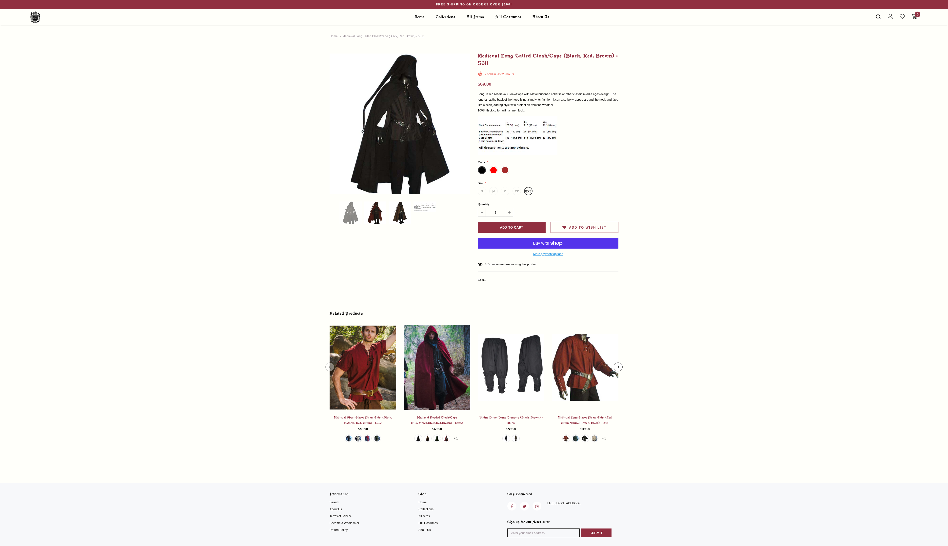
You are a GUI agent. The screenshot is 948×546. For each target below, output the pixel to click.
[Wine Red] (446, 438)
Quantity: (484, 204)
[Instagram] (537, 506)
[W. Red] (367, 438)
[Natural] (358, 438)
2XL (528, 191)
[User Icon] (890, 16)
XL (517, 191)
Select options (363, 371)
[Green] (437, 438)
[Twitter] (524, 506)
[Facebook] (511, 506)
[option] (400, 124)
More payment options (548, 254)
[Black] (349, 438)
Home (334, 36)
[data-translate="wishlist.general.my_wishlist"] (902, 16)
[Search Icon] (878, 16)
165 (487, 264)
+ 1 (456, 438)
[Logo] (59, 17)
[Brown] (427, 438)
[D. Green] (377, 438)
